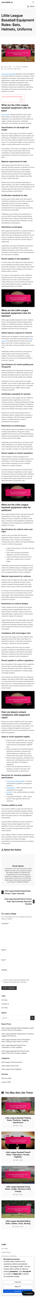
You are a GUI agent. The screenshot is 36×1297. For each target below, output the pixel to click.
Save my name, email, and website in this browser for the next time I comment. (16, 981)
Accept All (17, 1291)
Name (4, 950)
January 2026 (6, 1082)
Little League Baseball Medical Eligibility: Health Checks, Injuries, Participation (17, 1029)
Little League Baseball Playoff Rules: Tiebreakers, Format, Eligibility (13, 1046)
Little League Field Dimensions (11, 1062)
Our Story (4, 1008)
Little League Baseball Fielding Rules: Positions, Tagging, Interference (17, 1035)
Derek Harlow (18, 866)
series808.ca (7, 2)
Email (3, 960)
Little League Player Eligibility (11, 1069)
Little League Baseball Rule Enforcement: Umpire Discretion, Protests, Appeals (15, 1052)
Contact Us (5, 1004)
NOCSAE (9, 792)
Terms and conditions (8, 1256)
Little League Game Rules (12, 69)
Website (4, 970)
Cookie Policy (6, 1252)
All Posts (4, 1000)
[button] (31, 6)
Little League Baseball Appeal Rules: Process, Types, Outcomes (18, 892)
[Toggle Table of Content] (20, 99)
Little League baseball (8, 74)
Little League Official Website (15, 781)
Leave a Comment (22, 67)
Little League (5, 114)
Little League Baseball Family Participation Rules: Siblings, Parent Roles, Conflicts (15, 1041)
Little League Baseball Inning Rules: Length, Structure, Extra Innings (18, 1189)
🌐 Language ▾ (28, 1293)
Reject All (18, 1286)
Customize (17, 1282)
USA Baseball (10, 788)
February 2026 (6, 1078)
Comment (5, 923)
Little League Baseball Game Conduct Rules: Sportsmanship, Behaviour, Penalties (18, 901)
